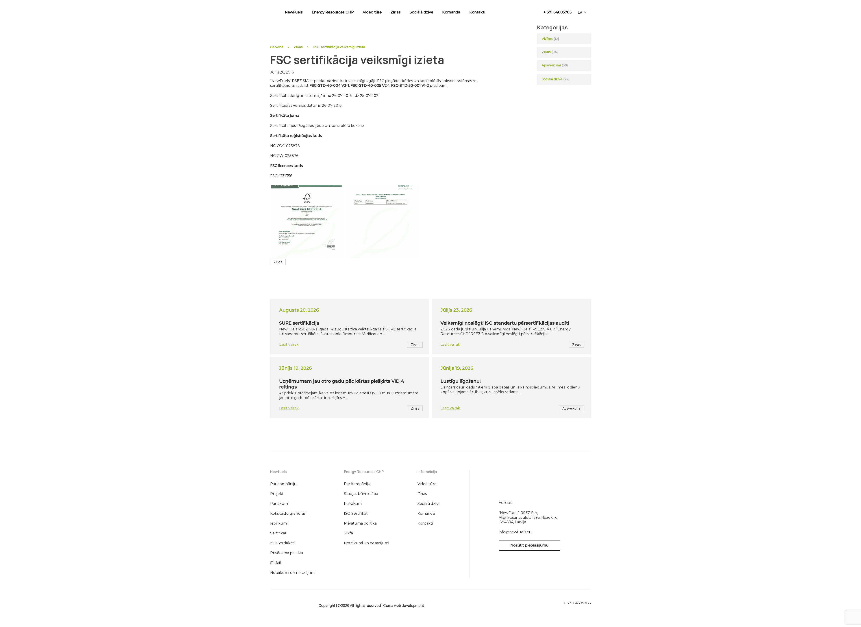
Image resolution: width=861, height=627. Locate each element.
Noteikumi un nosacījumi (292, 573)
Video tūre (372, 12)
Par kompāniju (283, 484)
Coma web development (403, 605)
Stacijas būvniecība (361, 494)
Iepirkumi (278, 523)
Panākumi (279, 503)
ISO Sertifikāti (282, 543)
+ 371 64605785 (558, 12)
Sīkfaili (276, 563)
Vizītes (547, 39)
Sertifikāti (278, 533)
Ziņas (396, 12)
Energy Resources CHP (333, 12)
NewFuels (294, 12)
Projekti (277, 494)
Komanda (451, 12)
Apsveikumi (551, 65)
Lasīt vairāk (289, 344)
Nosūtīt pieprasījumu (529, 545)
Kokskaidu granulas (287, 513)
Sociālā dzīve (421, 12)
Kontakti (477, 12)
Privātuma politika (286, 553)
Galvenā (276, 47)
